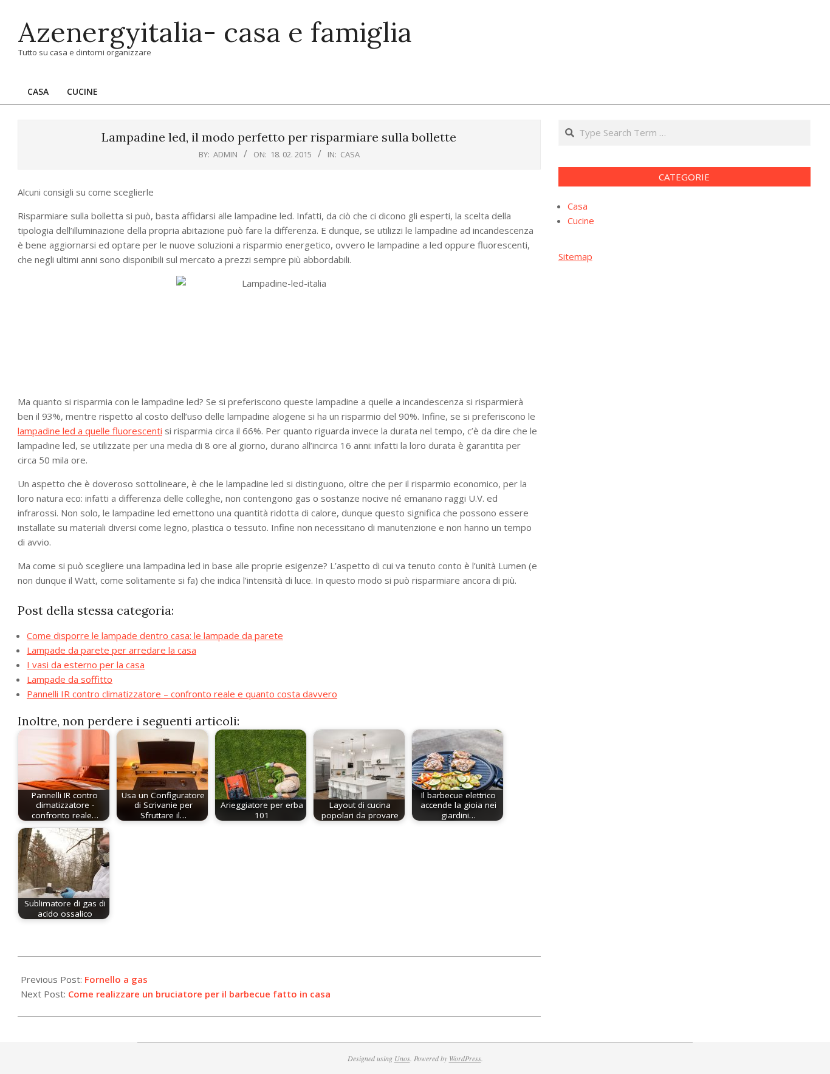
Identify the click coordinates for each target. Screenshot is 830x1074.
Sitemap (575, 256)
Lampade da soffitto (69, 679)
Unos (402, 1058)
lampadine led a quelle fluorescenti (90, 431)
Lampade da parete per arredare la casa (111, 650)
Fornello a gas (116, 979)
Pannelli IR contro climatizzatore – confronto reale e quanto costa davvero (182, 694)
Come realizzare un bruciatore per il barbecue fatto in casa (199, 994)
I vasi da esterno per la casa (86, 664)
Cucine (581, 220)
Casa (350, 154)
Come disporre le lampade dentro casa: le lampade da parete (155, 635)
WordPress (465, 1058)
